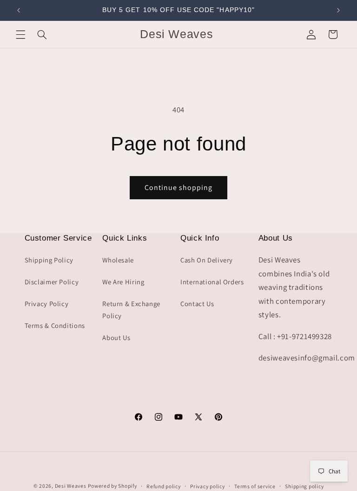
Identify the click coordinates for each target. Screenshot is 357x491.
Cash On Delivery (206, 259)
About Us (116, 337)
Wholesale (118, 259)
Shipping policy (304, 486)
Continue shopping (179, 187)
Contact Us (197, 303)
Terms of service (255, 486)
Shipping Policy (49, 259)
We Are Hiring (123, 281)
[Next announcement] (338, 10)
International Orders (212, 281)
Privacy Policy (47, 303)
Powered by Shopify (112, 485)
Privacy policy (207, 486)
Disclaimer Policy (52, 281)
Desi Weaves (70, 485)
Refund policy (163, 486)
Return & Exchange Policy (131, 309)
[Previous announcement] (18, 10)
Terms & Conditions (55, 325)
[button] (20, 34)
